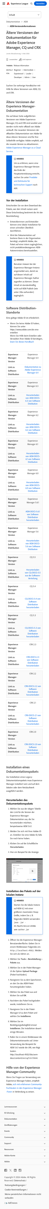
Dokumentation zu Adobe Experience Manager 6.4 (33, 369)
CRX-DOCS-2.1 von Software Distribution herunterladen (33, 719)
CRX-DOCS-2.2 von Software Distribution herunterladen (32, 690)
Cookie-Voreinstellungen (15, 1189)
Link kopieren (26, 59)
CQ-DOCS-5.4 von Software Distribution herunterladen (33, 603)
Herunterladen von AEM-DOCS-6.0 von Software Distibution (32, 486)
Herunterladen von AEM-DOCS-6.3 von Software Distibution (32, 399)
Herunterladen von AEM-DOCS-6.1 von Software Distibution (33, 457)
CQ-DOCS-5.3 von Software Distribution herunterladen (33, 632)
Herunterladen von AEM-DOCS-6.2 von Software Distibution (32, 428)
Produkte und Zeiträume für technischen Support (25, 181)
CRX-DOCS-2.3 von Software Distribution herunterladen (32, 661)
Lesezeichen (13, 59)
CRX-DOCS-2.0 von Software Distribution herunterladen (32, 748)
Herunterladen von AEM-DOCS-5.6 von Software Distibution (32, 545)
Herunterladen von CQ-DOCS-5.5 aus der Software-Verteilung (33, 574)
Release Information (21, 65)
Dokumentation (13, 21)
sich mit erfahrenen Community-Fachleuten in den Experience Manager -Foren (24, 1088)
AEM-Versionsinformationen (23, 26)
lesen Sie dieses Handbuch (22, 341)
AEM (26, 21)
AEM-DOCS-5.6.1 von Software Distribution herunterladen (33, 515)
